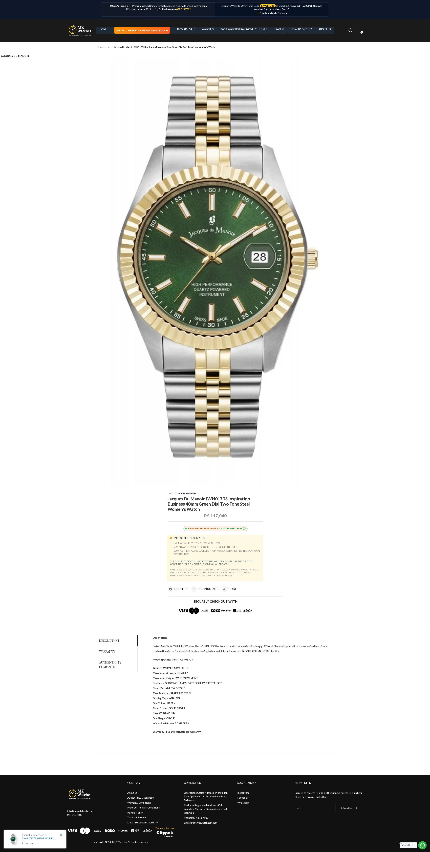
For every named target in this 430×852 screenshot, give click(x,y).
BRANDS (279, 29)
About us (132, 792)
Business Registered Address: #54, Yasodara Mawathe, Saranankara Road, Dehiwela (205, 809)
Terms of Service (136, 817)
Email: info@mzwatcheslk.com (200, 822)
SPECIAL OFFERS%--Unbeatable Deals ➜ (142, 30)
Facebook (242, 797)
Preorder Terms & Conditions (143, 807)
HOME (103, 29)
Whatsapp (243, 802)
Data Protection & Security (142, 822)
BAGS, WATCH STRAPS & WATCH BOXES (243, 29)
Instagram (243, 792)
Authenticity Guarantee (140, 797)
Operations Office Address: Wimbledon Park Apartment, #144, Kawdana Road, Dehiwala (206, 796)
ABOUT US (324, 29)
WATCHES (208, 29)
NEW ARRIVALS (186, 29)
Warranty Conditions (139, 802)
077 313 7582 (183, 9)
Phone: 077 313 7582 (196, 817)
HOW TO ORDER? (301, 29)
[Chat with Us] (422, 845)
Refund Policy (135, 812)
